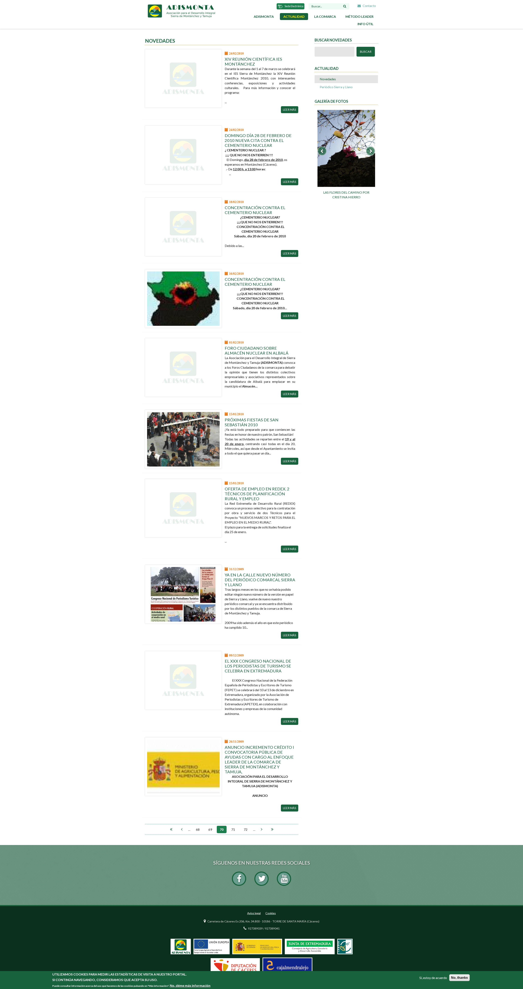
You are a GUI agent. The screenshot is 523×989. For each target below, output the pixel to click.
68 (198, 829)
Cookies (270, 913)
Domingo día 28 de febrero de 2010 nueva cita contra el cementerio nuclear (258, 140)
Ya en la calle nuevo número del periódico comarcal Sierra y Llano (260, 579)
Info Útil (365, 24)
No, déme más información (190, 986)
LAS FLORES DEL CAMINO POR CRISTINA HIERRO (346, 194)
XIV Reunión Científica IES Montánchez (253, 61)
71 (233, 829)
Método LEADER (359, 16)
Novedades (328, 79)
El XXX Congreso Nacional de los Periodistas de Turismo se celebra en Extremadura (258, 666)
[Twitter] (261, 879)
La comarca (325, 16)
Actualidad (294, 16)
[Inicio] (181, 10)
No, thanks (459, 977)
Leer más (289, 109)
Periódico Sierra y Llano (336, 87)
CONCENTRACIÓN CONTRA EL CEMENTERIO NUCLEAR (255, 210)
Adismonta (264, 16)
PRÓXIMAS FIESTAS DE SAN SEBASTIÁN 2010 (251, 422)
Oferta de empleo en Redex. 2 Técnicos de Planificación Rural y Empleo (257, 493)
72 (245, 829)
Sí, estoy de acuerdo (433, 978)
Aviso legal (254, 913)
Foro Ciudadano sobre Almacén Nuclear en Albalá (256, 350)
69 (210, 829)
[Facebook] (239, 879)
